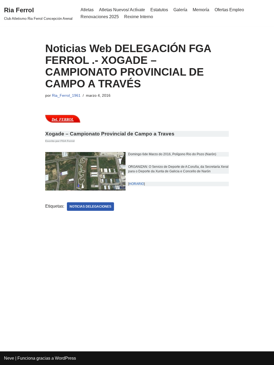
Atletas (87, 9)
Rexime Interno (138, 16)
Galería (180, 9)
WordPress (65, 358)
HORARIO (136, 184)
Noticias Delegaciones (90, 206)
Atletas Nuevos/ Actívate (122, 9)
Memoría (201, 9)
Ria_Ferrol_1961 (66, 95)
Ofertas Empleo (229, 9)
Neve (9, 358)
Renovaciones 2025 (100, 16)
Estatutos (159, 9)
